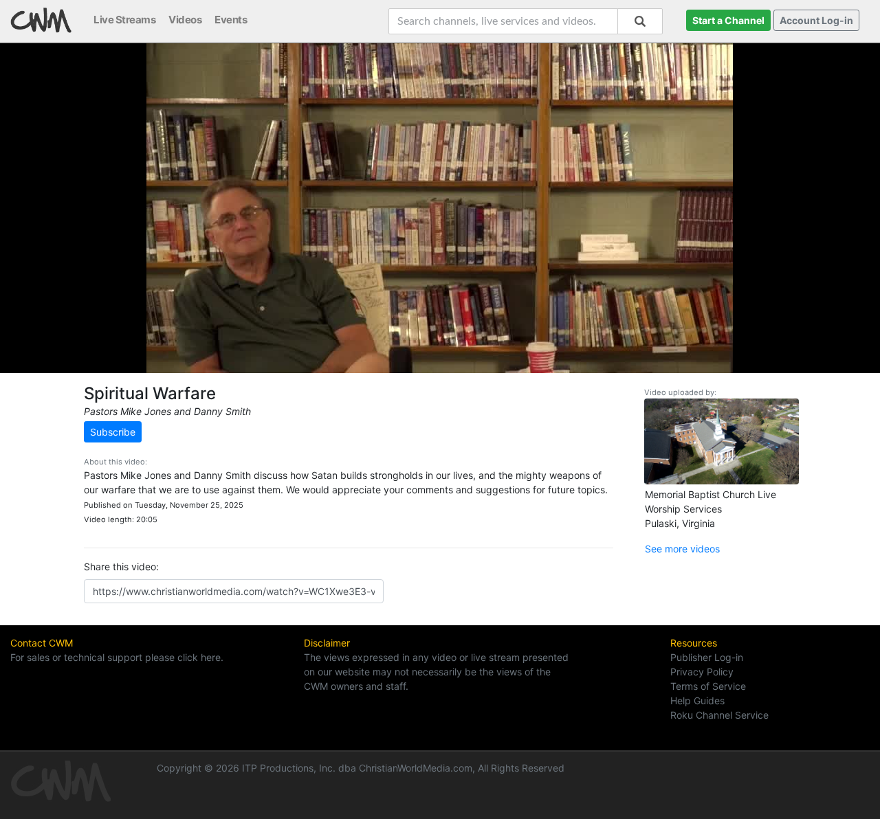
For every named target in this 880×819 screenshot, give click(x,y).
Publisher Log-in (706, 657)
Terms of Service (708, 686)
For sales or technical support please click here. (116, 657)
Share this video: (121, 566)
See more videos (682, 548)
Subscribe (112, 432)
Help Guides (697, 700)
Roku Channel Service (719, 715)
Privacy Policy (702, 671)
